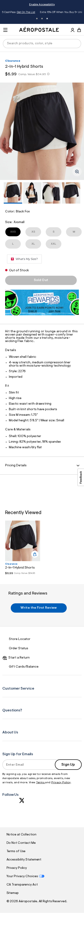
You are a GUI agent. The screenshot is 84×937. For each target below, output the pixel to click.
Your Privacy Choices (22, 876)
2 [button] (42, 18)
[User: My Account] (72, 30)
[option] (42, 131)
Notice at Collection (21, 834)
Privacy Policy (60, 782)
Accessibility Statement (24, 859)
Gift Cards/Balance (23, 666)
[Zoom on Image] (77, 171)
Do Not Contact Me (21, 843)
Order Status (18, 648)
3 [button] (47, 18)
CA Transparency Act (22, 884)
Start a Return (18, 657)
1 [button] (36, 18)
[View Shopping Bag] (79, 30)
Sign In (32, 311)
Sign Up (68, 765)
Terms (40, 782)
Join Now (54, 311)
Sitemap (13, 893)
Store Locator (19, 639)
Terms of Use (16, 851)
